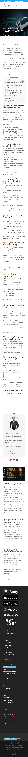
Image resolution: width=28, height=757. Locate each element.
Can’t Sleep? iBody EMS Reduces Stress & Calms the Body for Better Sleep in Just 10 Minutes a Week (13, 521)
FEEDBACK (6, 693)
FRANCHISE (7, 688)
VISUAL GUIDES (8, 652)
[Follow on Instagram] (11, 460)
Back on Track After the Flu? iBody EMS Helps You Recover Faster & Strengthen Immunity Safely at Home (13, 551)
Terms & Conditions (9, 745)
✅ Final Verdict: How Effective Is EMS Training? (13, 101)
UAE (5, 735)
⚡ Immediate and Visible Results (12, 84)
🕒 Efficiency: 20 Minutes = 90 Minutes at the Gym (14, 86)
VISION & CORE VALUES (10, 712)
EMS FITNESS (7, 642)
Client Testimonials (12, 173)
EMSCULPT (6, 647)
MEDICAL (11, 495)
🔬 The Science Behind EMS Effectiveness (14, 82)
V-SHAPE (6, 640)
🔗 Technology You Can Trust (11, 95)
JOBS (5, 690)
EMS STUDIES (12, 491)
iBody (6, 326)
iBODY (5, 666)
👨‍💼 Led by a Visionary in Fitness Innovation (12, 97)
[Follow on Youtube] (14, 460)
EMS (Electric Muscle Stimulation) (11, 110)
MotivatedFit (7, 678)
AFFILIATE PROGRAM (9, 702)
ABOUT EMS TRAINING (10, 716)
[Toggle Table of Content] (22, 80)
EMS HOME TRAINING (9, 633)
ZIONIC (6, 650)
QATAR (20, 735)
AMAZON (20, 737)
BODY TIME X (10, 349)
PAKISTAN (6, 737)
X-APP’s (6, 669)
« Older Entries (7, 579)
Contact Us (18, 749)
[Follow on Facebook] (17, 460)
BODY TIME (17, 453)
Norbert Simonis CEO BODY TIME (13, 34)
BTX (5, 695)
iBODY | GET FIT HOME (11, 738)
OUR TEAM (6, 721)
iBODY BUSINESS (8, 700)
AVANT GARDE (7, 681)
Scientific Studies (9, 332)
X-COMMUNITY (8, 676)
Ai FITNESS (6, 638)
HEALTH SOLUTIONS (9, 654)
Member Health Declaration (11, 747)
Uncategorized (14, 36)
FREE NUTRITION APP (9, 671)
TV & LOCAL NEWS (8, 719)
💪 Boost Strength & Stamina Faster (13, 89)
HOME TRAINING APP (9, 674)
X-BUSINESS (7, 698)
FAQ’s (5, 724)
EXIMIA (5, 635)
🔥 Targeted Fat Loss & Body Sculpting (13, 90)
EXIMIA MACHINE (8, 664)
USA (16, 735)
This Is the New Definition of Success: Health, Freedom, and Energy (13, 485)
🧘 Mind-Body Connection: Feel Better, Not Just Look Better (14, 93)
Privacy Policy (19, 745)
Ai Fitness (15, 489)
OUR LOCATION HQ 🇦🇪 (10, 714)
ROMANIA (10, 735)
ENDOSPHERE (7, 645)
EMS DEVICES (7, 662)
